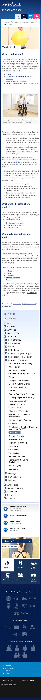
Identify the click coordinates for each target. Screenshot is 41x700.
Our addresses (14, 530)
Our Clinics (11, 330)
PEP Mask (13, 446)
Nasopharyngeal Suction (20, 420)
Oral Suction (14, 432)
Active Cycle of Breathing (20, 363)
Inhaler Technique (17, 404)
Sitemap (8, 666)
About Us (10, 326)
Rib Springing (15, 465)
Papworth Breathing (18, 443)
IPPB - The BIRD (16, 408)
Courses (10, 495)
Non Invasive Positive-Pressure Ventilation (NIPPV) (23, 428)
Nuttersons (31, 680)
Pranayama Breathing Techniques (18, 461)
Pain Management (16, 477)
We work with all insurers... (20, 620)
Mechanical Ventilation (19, 411)
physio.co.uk (7, 680)
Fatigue (8, 74)
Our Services (12, 485)
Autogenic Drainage (18, 370)
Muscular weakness (13, 278)
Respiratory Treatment (18, 360)
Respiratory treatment (29, 22)
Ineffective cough (12, 271)
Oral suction (6, 24)
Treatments (17, 22)
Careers (8, 671)
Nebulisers (14, 423)
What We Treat (13, 333)
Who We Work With (15, 488)
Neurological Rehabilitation (20, 357)
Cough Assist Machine (19, 380)
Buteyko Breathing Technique (22, 374)
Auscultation (14, 367)
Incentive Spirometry (18, 401)
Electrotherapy (14, 343)
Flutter (12, 391)
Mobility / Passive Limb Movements (19, 415)
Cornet (12, 377)
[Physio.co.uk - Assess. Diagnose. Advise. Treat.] (12, 5)
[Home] (11, 22)
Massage (12, 473)
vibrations (33, 173)
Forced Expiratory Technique (22, 394)
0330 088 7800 (13, 10)
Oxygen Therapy (16, 436)
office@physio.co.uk (15, 523)
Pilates (11, 347)
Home (8, 323)
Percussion (14, 450)
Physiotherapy (14, 340)
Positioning (14, 453)
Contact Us (11, 498)
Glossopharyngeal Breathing (21, 397)
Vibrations (13, 469)
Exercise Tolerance (17, 387)
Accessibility (9, 668)
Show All (13, 318)
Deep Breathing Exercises (20, 384)
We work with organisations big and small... (20, 592)
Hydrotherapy (14, 350)
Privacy (7, 673)
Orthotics (12, 480)
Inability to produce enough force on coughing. (22, 83)
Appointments (12, 491)
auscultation (16, 162)
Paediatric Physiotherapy (19, 353)
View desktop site (8, 685)
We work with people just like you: (21, 641)
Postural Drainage (17, 456)
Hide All (6, 318)
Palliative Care (15, 439)
